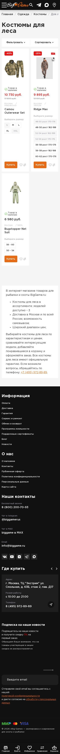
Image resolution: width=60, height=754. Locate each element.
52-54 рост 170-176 (45, 139)
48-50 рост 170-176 (45, 122)
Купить (10, 165)
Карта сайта (9, 487)
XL (7, 131)
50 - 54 (10, 250)
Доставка (7, 408)
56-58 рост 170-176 (46, 145)
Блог (4, 439)
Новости (7, 444)
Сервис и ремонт (12, 419)
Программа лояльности (15, 429)
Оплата (6, 403)
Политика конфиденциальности (21, 477)
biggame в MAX (12, 533)
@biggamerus (11, 519)
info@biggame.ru (13, 546)
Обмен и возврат (12, 424)
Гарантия (7, 413)
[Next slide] (56, 568)
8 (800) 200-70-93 (15, 507)
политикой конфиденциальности (21, 696)
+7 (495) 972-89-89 (34, 372)
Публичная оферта (13, 471)
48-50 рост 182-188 (46, 127)
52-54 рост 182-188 (45, 133)
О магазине (8, 461)
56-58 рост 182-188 (46, 151)
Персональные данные (15, 482)
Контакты (7, 466)
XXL (16, 131)
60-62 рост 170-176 (46, 156)
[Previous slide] (51, 568)
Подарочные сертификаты (18, 434)
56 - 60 (10, 245)
